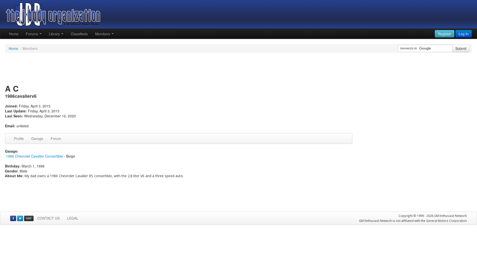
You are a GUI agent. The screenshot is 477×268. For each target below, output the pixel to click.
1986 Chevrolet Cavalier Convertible (34, 156)
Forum (56, 138)
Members (103, 33)
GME (29, 218)
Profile (19, 138)
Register (444, 33)
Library (55, 33)
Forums (32, 33)
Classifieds (79, 33)
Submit (460, 48)
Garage (37, 138)
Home (13, 33)
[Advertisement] (238, 69)
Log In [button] (464, 33)
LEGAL (72, 218)
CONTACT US (48, 218)
